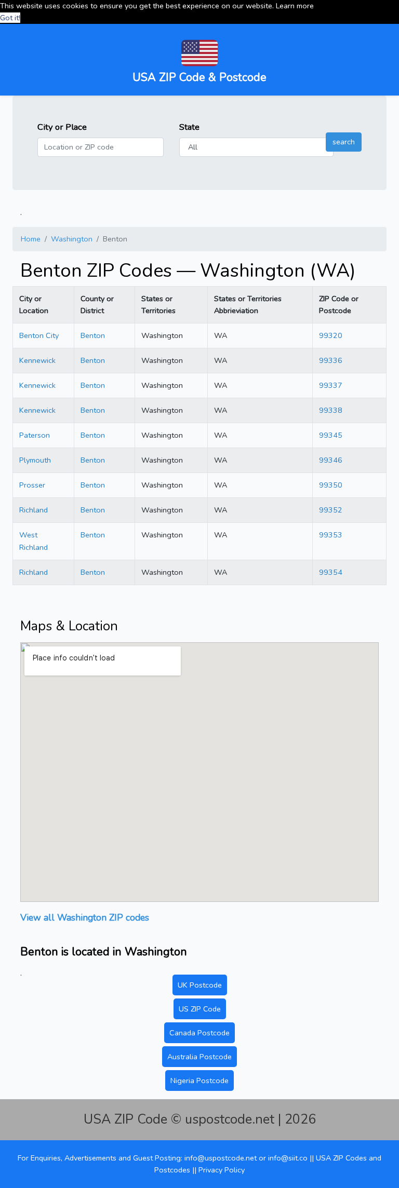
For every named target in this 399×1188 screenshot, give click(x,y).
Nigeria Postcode (199, 1080)
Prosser (32, 485)
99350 (330, 485)
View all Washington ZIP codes (84, 917)
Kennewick (37, 360)
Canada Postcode (199, 1033)
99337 (330, 385)
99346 (330, 460)
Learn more (295, 6)
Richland (33, 510)
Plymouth (35, 460)
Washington (71, 239)
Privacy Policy (221, 1170)
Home (31, 239)
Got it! (10, 17)
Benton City (39, 335)
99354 (330, 572)
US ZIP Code (200, 1009)
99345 (330, 435)
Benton (93, 335)
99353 (330, 535)
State (189, 127)
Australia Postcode (199, 1056)
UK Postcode (200, 985)
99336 (330, 360)
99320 (330, 335)
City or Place (62, 127)
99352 (330, 510)
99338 (330, 410)
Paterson (34, 435)
